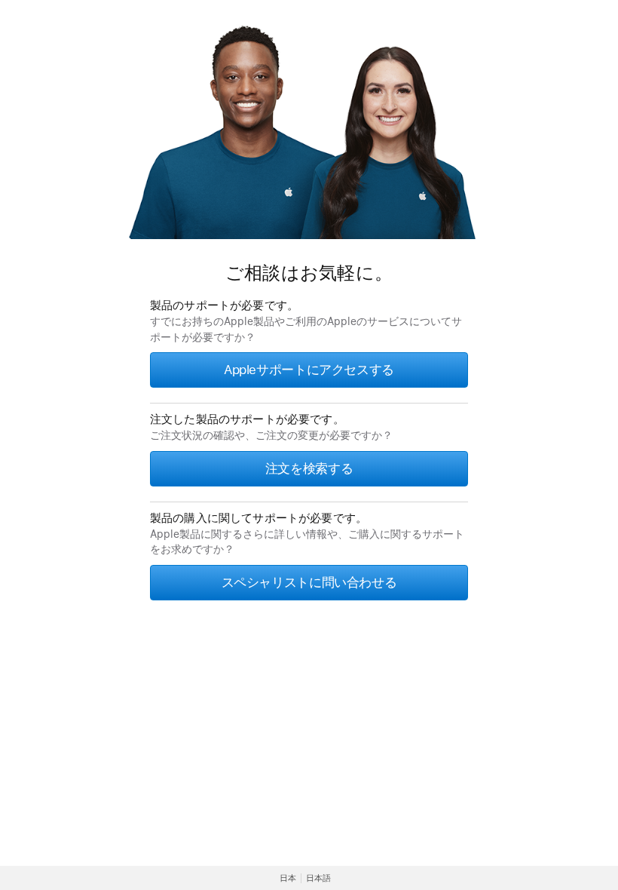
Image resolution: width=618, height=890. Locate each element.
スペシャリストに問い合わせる (309, 582)
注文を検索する (309, 468)
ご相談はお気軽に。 (309, 273)
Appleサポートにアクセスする (309, 369)
